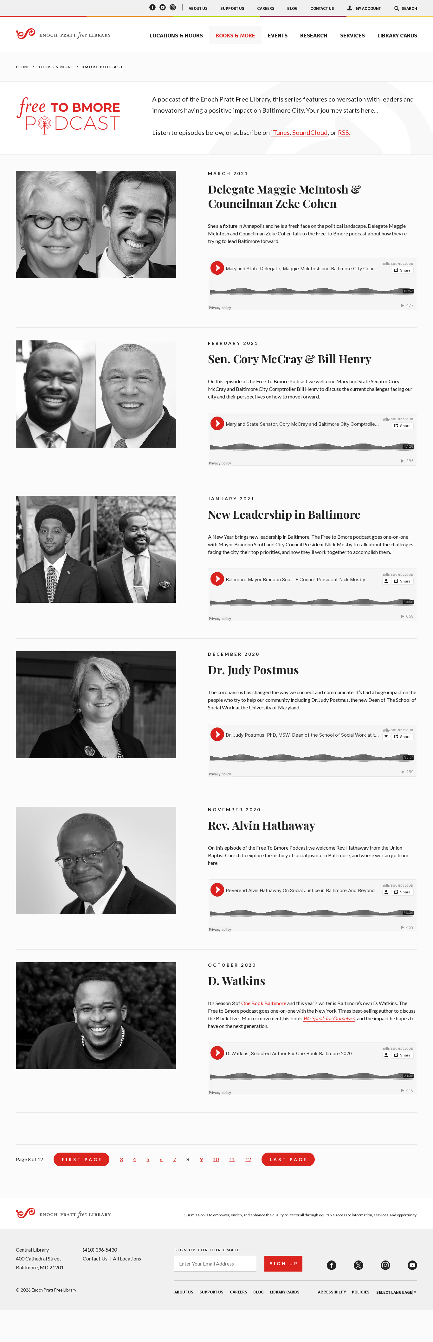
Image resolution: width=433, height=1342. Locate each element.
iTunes (280, 132)
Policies (361, 1292)
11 (232, 1159)
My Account (368, 8)
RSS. (344, 132)
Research (313, 35)
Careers (266, 8)
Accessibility (332, 1292)
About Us (198, 8)
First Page (82, 1159)
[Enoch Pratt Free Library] (63, 34)
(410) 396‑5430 (100, 1250)
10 (216, 1159)
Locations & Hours (176, 35)
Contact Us (322, 8)
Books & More (235, 35)
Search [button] (409, 8)
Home (23, 66)
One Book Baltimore (263, 1003)
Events (278, 35)
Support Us (232, 8)
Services (352, 35)
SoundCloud (310, 132)
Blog (292, 8)
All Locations (127, 1258)
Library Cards (397, 35)
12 (248, 1159)
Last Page (289, 1159)
